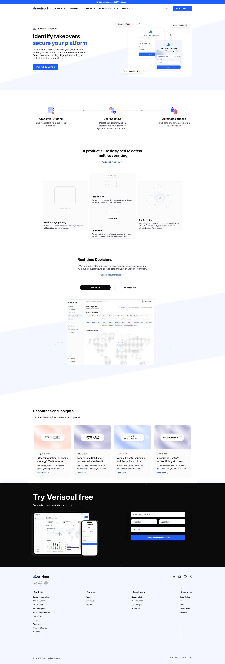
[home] (40, 8)
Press (182, 605)
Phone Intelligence (40, 628)
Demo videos (185, 609)
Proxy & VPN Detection (42, 612)
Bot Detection (38, 605)
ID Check (36, 632)
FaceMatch (37, 624)
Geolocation (37, 620)
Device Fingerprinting (41, 597)
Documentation (138, 597)
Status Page (136, 605)
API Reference (137, 601)
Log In (165, 8)
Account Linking (39, 601)
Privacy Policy (173, 657)
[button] (60, 8)
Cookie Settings (187, 657)
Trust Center (136, 609)
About (88, 597)
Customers (90, 601)
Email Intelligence (39, 609)
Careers (89, 605)
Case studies (185, 597)
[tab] (95, 287)
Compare (183, 612)
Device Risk (37, 616)
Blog (182, 601)
